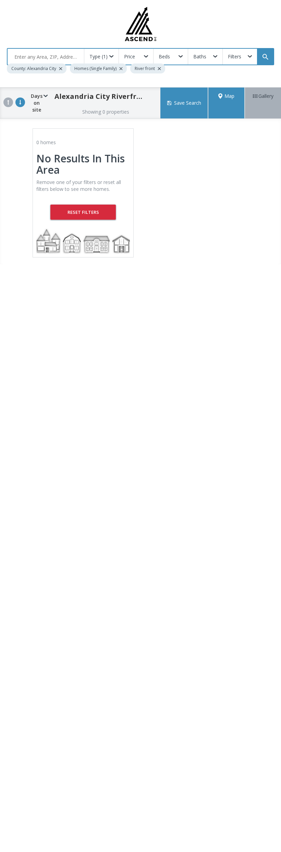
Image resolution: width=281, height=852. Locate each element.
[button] (226, 103)
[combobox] (46, 57)
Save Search (187, 103)
